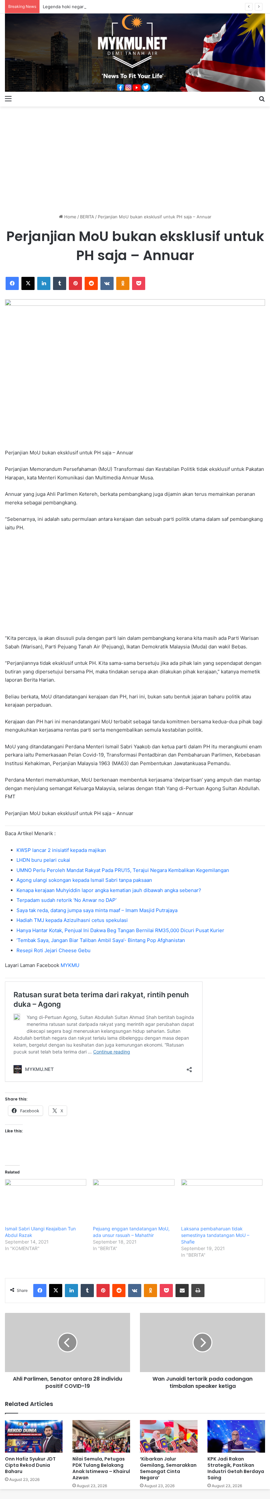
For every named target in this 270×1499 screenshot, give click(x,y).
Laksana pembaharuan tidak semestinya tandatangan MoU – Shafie (215, 1235)
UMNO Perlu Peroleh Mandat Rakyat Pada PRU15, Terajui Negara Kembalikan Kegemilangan (122, 870)
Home (69, 216)
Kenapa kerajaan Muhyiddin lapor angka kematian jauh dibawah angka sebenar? (108, 890)
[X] (28, 283)
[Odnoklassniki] (122, 283)
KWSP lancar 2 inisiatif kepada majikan (61, 850)
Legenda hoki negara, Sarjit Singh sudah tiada (90, 6)
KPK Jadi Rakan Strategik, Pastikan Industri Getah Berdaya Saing (235, 1468)
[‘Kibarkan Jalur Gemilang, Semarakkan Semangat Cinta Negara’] (169, 1436)
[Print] (197, 1290)
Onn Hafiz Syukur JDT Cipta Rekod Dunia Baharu (30, 1465)
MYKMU (70, 965)
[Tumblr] (59, 283)
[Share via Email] (182, 1290)
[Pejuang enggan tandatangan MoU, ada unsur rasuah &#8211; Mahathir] (133, 1202)
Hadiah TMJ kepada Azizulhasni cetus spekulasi (72, 920)
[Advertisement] (135, 157)
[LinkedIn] (43, 283)
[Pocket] (138, 283)
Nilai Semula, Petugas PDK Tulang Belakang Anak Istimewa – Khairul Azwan (101, 1468)
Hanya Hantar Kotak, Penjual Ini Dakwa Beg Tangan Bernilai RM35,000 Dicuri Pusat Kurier (120, 930)
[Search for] (261, 98)
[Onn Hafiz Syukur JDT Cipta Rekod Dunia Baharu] (34, 1436)
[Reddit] (91, 283)
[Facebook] (12, 283)
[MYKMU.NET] (135, 52)
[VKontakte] (107, 283)
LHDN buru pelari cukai (43, 860)
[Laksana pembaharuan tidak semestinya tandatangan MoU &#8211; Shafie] (221, 1202)
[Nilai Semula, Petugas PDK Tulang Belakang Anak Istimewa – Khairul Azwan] (101, 1436)
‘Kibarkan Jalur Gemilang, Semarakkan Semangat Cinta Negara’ (168, 1468)
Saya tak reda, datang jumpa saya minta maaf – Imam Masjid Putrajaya (96, 910)
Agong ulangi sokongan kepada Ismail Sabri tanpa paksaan (84, 880)
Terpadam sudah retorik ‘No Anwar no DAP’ (66, 900)
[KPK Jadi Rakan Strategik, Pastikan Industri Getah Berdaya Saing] (236, 1436)
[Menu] (8, 98)
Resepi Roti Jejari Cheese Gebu (53, 950)
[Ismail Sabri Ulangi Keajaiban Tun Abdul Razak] (45, 1202)
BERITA (87, 216)
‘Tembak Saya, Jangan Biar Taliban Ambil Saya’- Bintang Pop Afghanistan (100, 940)
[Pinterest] (75, 283)
